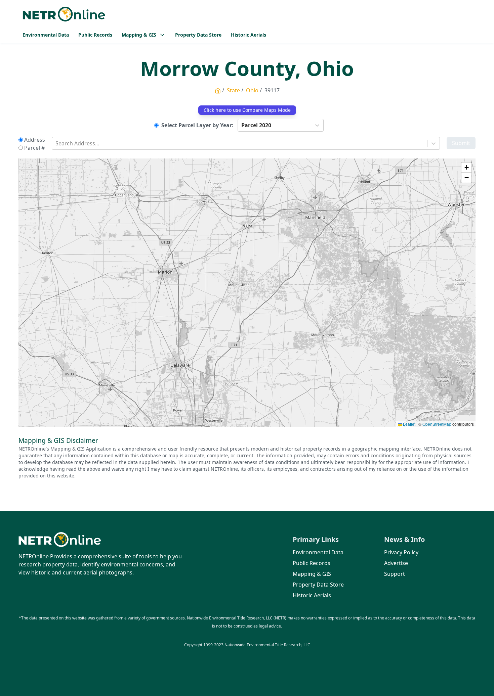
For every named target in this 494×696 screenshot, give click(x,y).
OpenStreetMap (436, 424)
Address (34, 139)
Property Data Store (198, 35)
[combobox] (242, 125)
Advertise (396, 563)
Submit (461, 143)
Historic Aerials (248, 35)
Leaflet (408, 424)
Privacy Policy (401, 552)
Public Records (95, 35)
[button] (466, 168)
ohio (252, 90)
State (233, 90)
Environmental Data (46, 35)
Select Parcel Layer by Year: (197, 125)
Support (394, 573)
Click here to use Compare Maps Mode (247, 110)
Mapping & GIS (312, 573)
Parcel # (34, 147)
